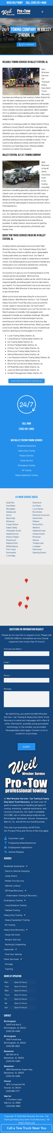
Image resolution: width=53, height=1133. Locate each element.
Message (7, 689)
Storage (9, 964)
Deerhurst (37, 502)
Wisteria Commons (41, 515)
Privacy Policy (14, 830)
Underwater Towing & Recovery (21, 895)
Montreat (37, 537)
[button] (27, 599)
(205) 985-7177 (13, 1091)
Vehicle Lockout (13, 885)
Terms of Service (34, 830)
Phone (7, 675)
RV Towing (26, 470)
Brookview (37, 512)
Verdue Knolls (39, 533)
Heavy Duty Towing (26, 450)
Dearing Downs (39, 552)
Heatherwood (12, 533)
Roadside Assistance (26, 445)
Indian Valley (11, 527)
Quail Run (10, 502)
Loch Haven (38, 508)
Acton (8, 515)
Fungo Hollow (12, 524)
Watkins (36, 527)
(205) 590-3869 (13, 1106)
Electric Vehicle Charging (17, 871)
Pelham (36, 521)
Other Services (11, 959)
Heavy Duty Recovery (14, 929)
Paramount (11, 540)
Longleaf (37, 546)
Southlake (10, 505)
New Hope (10, 518)
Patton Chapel (12, 537)
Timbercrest (38, 543)
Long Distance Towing (15, 905)
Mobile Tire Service (14, 880)
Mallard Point (12, 543)
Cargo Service (26, 460)
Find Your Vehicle (13, 954)
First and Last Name (13, 649)
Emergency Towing (26, 465)
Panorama (37, 549)
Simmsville (11, 552)
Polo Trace (11, 549)
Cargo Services (12, 934)
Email (7, 662)
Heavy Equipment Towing (26, 475)
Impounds (9, 949)
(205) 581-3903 (26, 429)
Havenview (37, 518)
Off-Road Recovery (14, 890)
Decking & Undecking (15, 944)
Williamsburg (12, 546)
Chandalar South (13, 530)
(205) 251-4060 (38, 3)
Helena (36, 540)
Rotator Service (27, 455)
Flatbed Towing (12, 910)
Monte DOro (38, 524)
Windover (10, 521)
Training (9, 969)
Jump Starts (11, 875)
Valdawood (11, 512)
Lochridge (10, 555)
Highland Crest (39, 530)
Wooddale (10, 508)
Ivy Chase (37, 505)
